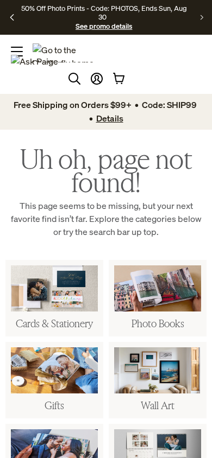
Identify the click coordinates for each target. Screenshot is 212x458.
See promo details (104, 26)
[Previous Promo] (12, 17)
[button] (97, 79)
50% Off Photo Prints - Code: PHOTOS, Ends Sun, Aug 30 (104, 12)
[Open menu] (17, 51)
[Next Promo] (202, 17)
